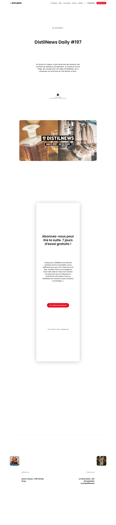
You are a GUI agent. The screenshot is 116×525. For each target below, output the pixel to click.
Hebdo (60, 3)
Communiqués (67, 3)
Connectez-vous (64, 329)
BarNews (80, 3)
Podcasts (74, 3)
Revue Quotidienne (59, 27)
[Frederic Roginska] (58, 95)
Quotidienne (54, 3)
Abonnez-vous (101, 3)
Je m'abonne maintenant (58, 305)
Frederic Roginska (58, 97)
